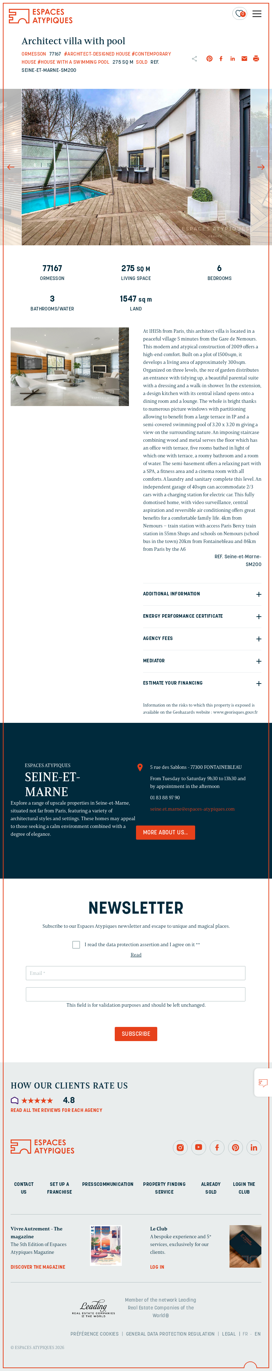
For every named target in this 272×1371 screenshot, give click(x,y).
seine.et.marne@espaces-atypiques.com (192, 809)
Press (89, 1184)
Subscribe (136, 1034)
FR (245, 1334)
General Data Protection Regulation (170, 1334)
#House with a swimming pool (73, 62)
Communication (115, 1184)
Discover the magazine (38, 1267)
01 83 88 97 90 (165, 798)
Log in (157, 1267)
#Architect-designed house (97, 54)
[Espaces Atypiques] (41, 22)
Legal (229, 1334)
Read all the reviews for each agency (56, 1110)
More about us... (165, 833)
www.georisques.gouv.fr (235, 712)
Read (136, 955)
